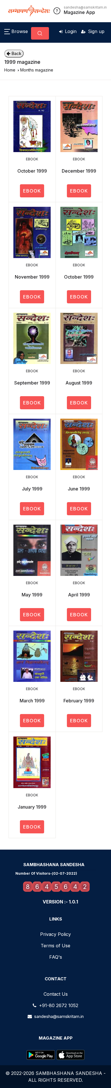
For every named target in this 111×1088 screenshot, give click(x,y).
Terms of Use (55, 945)
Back (15, 53)
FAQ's (55, 957)
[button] (16, 31)
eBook (32, 191)
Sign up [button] (96, 31)
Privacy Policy (55, 934)
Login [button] (71, 31)
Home (9, 70)
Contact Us (56, 994)
